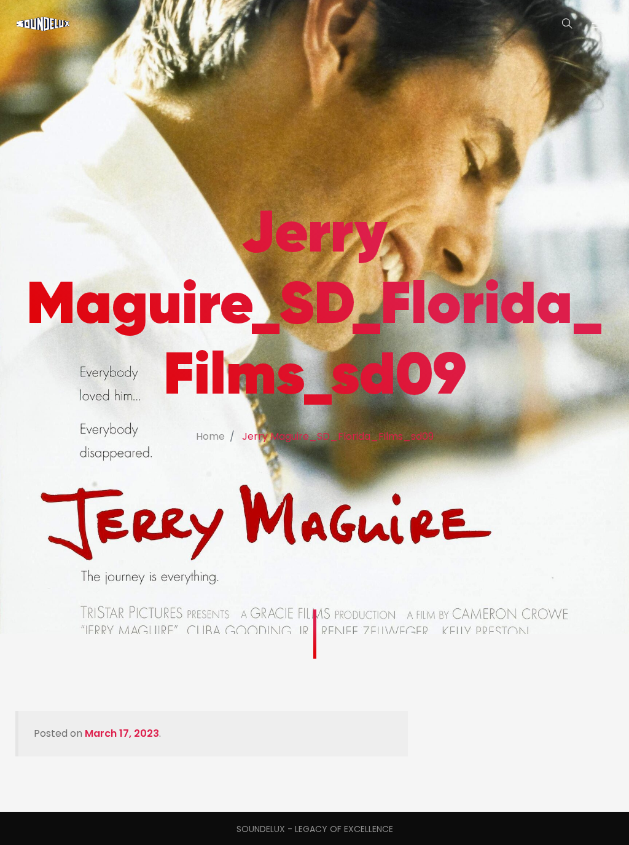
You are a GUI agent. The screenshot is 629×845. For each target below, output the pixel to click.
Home (210, 436)
